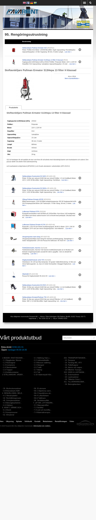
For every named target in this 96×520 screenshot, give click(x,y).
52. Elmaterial (8, 415)
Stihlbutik (28, 421)
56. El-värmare (40, 388)
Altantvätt (25, 274)
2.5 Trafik (38, 367)
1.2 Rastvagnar (9, 363)
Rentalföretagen (61, 421)
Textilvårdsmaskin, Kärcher (31, 248)
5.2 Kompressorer (10, 412)
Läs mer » (68, 52)
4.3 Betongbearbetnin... (12, 403)
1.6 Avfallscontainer (11, 372)
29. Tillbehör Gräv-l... (73, 379)
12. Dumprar (70, 360)
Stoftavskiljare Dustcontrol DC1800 (34, 176)
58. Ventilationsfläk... (42, 400)
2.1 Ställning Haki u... (42, 358)
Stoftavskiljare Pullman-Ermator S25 (34, 48)
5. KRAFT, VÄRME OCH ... (12, 407)
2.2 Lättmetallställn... (42, 360)
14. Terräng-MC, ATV (73, 363)
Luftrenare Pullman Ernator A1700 (33, 225)
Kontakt (37, 421)
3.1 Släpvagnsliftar (41, 405)
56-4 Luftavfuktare (41, 396)
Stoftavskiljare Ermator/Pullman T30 (34, 297)
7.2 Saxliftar (39, 407)
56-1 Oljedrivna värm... (43, 391)
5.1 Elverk (7, 410)
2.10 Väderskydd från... (43, 375)
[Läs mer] (79, 50)
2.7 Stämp (38, 370)
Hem (2, 421)
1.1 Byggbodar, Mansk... (12, 360)
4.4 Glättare (8, 405)
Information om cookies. (42, 426)
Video (72, 421)
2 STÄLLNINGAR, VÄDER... (13, 375)
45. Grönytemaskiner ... (12, 400)
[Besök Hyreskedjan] (83, 28)
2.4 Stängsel (39, 365)
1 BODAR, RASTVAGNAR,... (13, 358)
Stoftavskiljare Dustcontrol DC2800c (34, 188)
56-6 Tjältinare (40, 398)
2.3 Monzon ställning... (43, 363)
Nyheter (19, 421)
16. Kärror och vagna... (74, 367)
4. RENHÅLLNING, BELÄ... (12, 393)
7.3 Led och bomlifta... (43, 410)
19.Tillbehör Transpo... (74, 370)
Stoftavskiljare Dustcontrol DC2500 (34, 285)
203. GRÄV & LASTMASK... (75, 372)
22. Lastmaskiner (72, 377)
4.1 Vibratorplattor (10, 396)
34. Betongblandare (73, 384)
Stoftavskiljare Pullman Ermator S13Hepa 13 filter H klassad (42, 60)
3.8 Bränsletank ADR (11, 391)
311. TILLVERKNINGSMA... (75, 382)
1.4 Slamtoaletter (10, 367)
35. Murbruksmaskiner (12, 388)
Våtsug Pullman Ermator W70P (32, 199)
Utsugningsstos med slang (31, 237)
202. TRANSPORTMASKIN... (75, 358)
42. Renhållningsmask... (12, 398)
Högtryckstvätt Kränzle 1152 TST (33, 260)
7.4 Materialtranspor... (43, 412)
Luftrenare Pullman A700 (30, 211)
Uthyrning (10, 421)
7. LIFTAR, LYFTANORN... (43, 403)
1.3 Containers (9, 365)
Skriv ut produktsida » (72, 78)
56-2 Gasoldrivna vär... (43, 393)
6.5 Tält (37, 372)
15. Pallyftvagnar (71, 365)
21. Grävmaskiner (72, 375)
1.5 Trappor (7, 370)
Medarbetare (47, 421)
